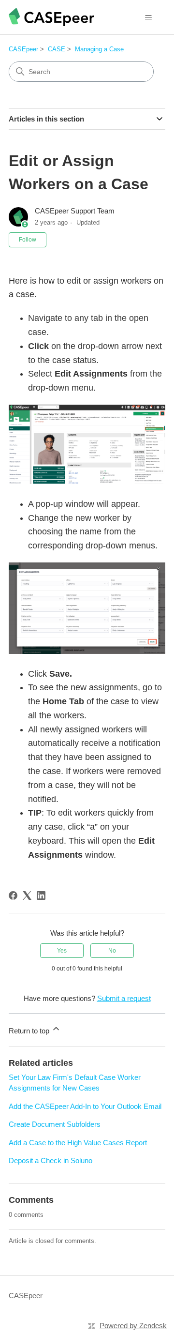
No (112, 950)
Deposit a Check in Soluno (50, 1160)
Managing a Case (99, 49)
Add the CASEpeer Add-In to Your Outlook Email (85, 1106)
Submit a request (124, 998)
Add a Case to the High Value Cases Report (78, 1142)
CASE (56, 49)
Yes (62, 950)
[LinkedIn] (41, 895)
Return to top (30, 1031)
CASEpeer (23, 49)
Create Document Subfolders (55, 1124)
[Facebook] (13, 895)
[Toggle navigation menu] (148, 17)
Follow (27, 239)
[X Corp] (27, 895)
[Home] (51, 17)
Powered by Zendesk (133, 1325)
